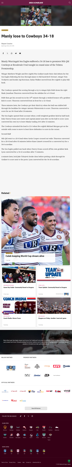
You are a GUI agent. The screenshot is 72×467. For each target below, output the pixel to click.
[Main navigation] (2, 3)
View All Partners (36, 408)
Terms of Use (4, 462)
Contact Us (28, 462)
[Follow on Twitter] (28, 416)
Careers (19, 462)
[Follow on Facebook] (24, 416)
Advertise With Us (37, 462)
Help (23, 462)
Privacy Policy (12, 462)
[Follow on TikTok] (20, 416)
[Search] (70, 3)
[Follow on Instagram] (32, 416)
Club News (5, 30)
